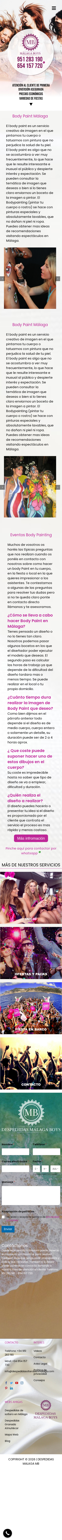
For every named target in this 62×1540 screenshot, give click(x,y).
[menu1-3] (31, 983)
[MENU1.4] (31, 1038)
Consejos (39, 1380)
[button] (2, 278)
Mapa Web (11, 1434)
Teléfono (40, 1144)
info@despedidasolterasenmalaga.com (29, 1371)
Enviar (8, 1229)
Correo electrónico (15, 1161)
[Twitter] (11, 1382)
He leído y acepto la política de (33, 1218)
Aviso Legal (40, 1364)
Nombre (8, 1144)
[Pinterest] (6, 1388)
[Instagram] (22, 1382)
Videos (38, 1351)
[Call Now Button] (7, 1533)
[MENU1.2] (31, 928)
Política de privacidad (40, 1372)
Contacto (40, 1357)
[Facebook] (6, 1382)
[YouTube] (16, 1382)
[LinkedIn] (11, 1388)
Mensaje (8, 1182)
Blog (7, 1441)
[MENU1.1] (31, 873)
